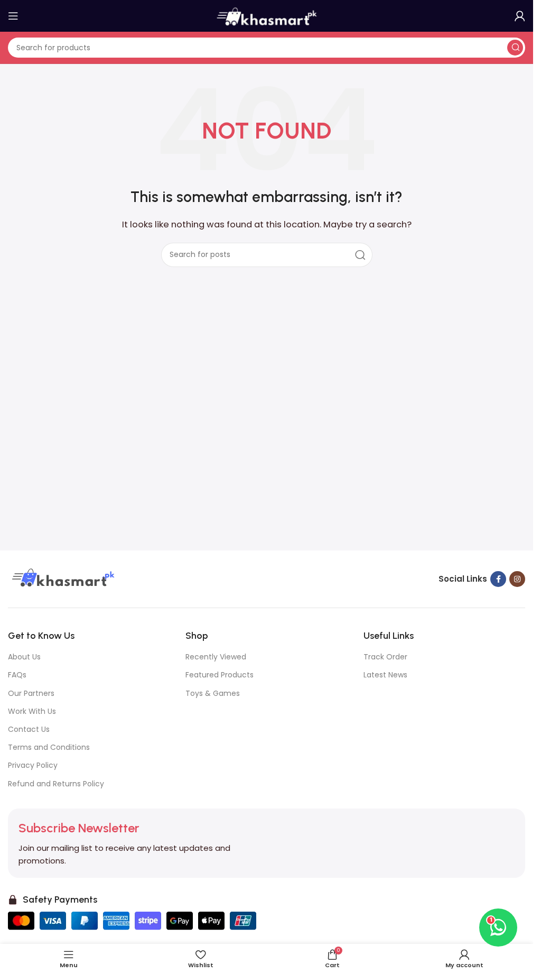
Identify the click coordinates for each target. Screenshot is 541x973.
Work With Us (32, 711)
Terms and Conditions (49, 747)
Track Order (385, 656)
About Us (24, 656)
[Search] (515, 48)
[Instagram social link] (517, 579)
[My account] (519, 15)
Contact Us (29, 729)
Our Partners (31, 693)
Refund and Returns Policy (56, 783)
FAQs (17, 674)
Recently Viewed (215, 656)
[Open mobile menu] (13, 15)
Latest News (385, 674)
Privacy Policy (33, 765)
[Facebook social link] (498, 579)
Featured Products (219, 674)
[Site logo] (267, 15)
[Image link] (62, 578)
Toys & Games (212, 693)
